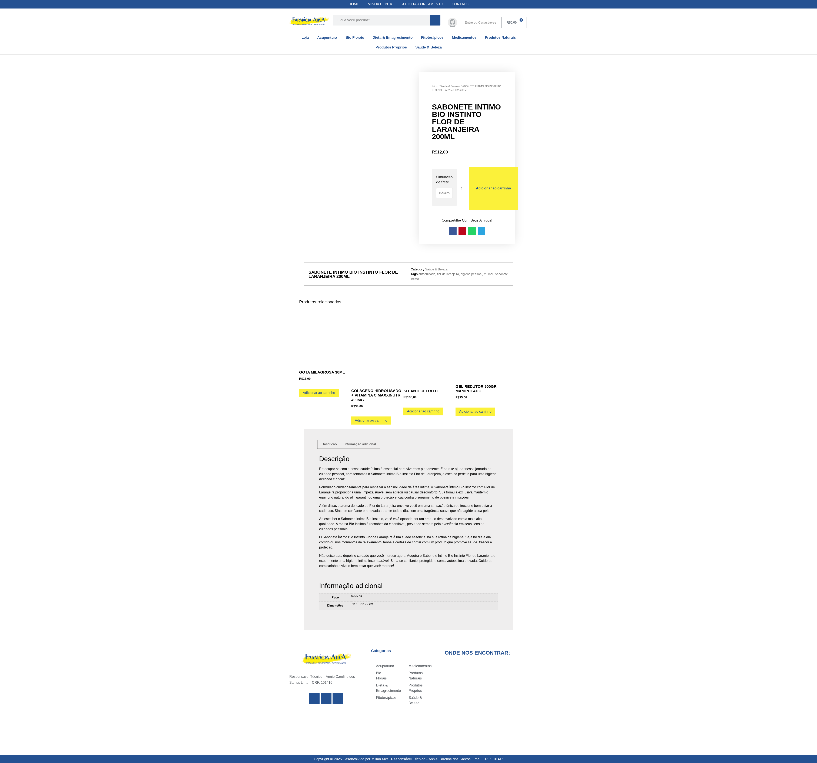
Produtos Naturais (500, 38)
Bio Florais (355, 38)
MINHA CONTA (380, 4)
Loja (305, 38)
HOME (354, 4)
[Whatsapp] (338, 698)
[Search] (435, 20)
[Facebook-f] (314, 698)
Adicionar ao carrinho (493, 188)
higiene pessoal (471, 274)
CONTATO (460, 4)
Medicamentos (464, 38)
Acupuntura (327, 38)
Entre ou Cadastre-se (480, 22)
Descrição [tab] (329, 444)
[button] (453, 231)
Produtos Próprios (391, 47)
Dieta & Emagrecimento (393, 38)
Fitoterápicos (432, 38)
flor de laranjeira (448, 274)
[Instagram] (326, 698)
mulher (488, 274)
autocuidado (426, 274)
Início (435, 86)
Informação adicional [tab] (360, 444)
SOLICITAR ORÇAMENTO (422, 4)
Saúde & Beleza (428, 47)
